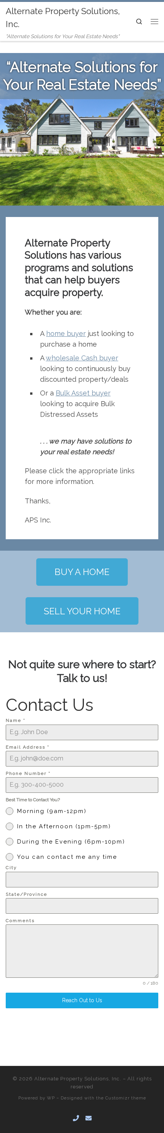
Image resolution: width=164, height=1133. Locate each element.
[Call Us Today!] (76, 1118)
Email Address (28, 747)
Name (16, 720)
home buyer (66, 333)
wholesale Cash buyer (82, 358)
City (11, 867)
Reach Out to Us (82, 1000)
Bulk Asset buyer (83, 393)
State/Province (26, 894)
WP (51, 1098)
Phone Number (28, 773)
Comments (20, 920)
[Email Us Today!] (88, 1118)
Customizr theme (125, 1098)
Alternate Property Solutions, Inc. (77, 1079)
